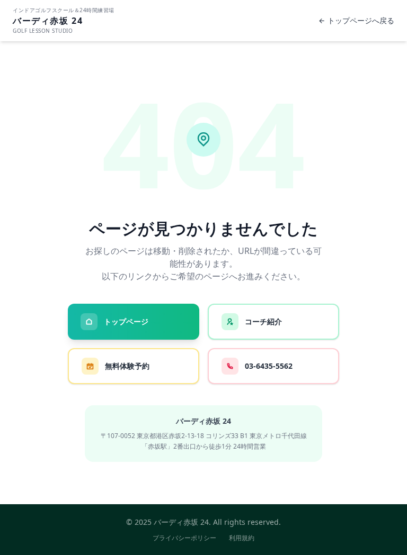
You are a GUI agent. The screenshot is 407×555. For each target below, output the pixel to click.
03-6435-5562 (269, 366)
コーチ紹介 (263, 321)
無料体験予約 (127, 366)
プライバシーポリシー (184, 538)
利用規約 (241, 538)
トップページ (126, 321)
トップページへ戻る (361, 20)
